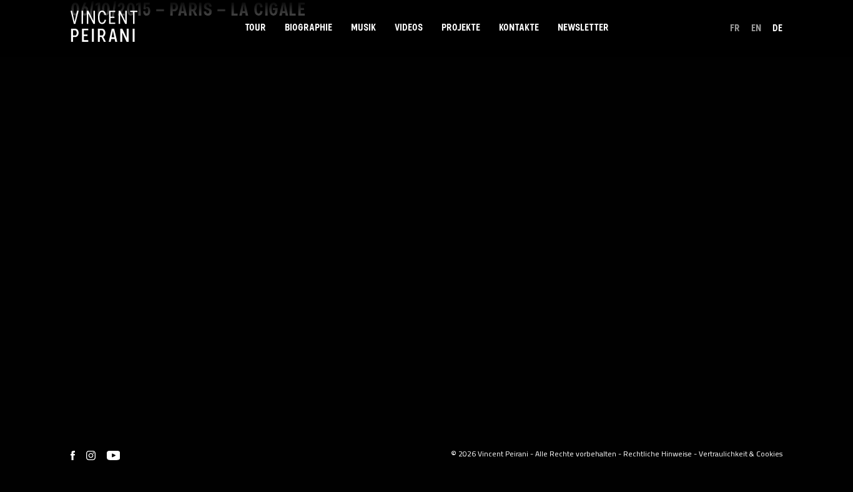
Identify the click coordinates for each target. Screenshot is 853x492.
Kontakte (519, 27)
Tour (255, 27)
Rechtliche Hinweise (657, 454)
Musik (363, 27)
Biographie (308, 27)
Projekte (460, 27)
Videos (409, 27)
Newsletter (583, 27)
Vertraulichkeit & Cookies (740, 454)
